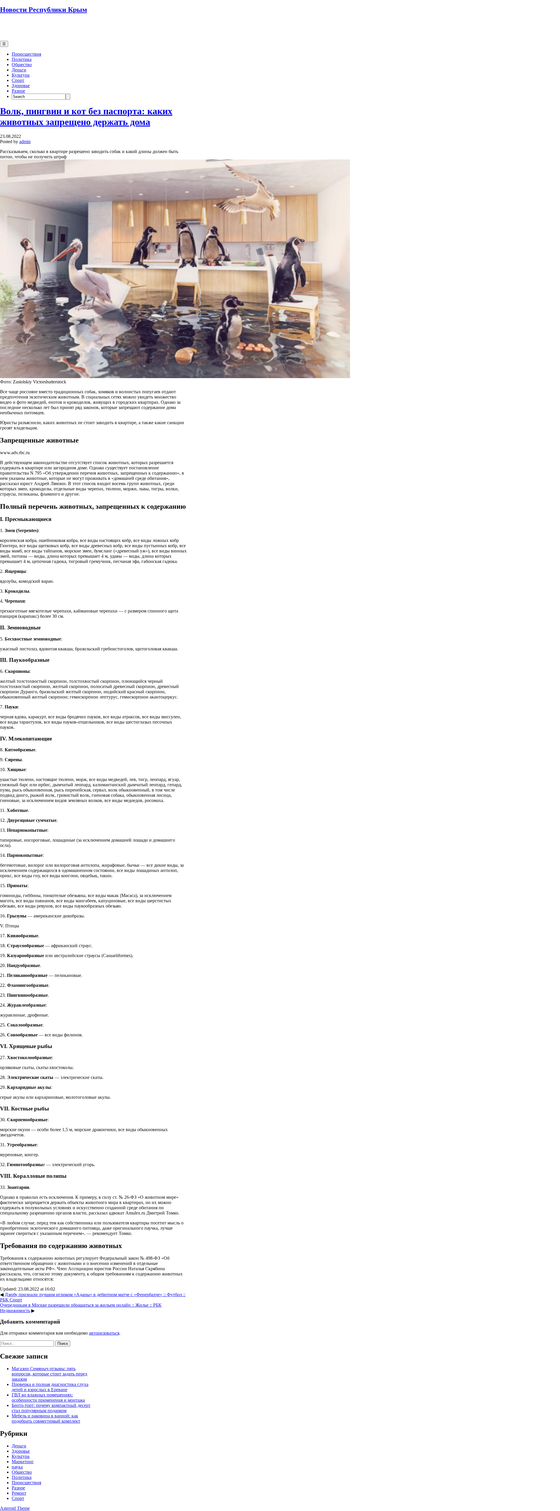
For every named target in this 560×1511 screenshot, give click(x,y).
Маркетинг (23, 1461)
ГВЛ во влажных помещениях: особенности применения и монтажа (48, 1397)
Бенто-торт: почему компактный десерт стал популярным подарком (51, 1408)
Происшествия (26, 54)
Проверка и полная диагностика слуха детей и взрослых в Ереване (50, 1387)
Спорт (18, 80)
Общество (22, 64)
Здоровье (21, 85)
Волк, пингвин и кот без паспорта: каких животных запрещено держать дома (86, 116)
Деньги (19, 69)
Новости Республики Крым (43, 9)
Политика (22, 59)
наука (17, 1466)
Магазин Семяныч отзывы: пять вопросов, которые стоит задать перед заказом (49, 1374)
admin (25, 141)
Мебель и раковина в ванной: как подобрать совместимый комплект (46, 1418)
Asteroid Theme (15, 1508)
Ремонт (19, 1493)
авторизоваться (104, 1333)
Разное (18, 90)
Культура (20, 75)
